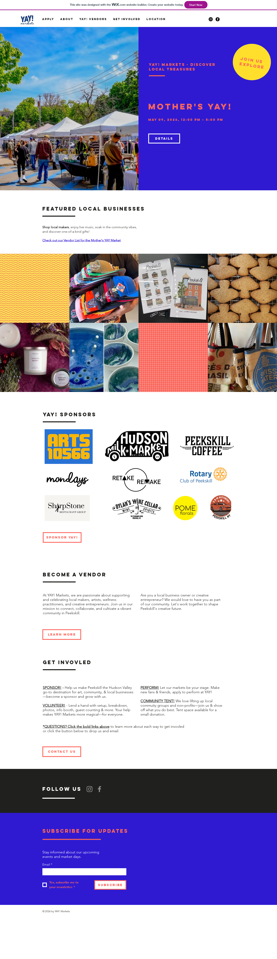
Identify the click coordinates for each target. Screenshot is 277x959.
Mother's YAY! (190, 106)
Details (164, 138)
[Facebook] (99, 789)
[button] (48, 19)
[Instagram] (89, 789)
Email (47, 864)
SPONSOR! (52, 687)
